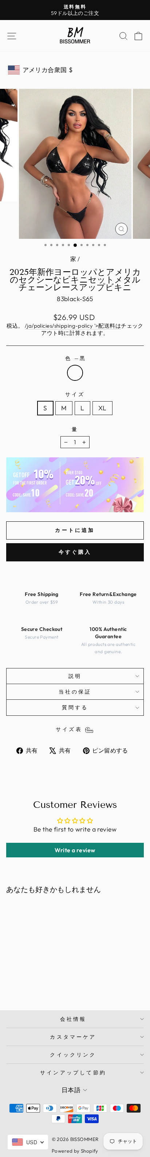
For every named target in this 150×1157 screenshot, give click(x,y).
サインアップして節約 (73, 1072)
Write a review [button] (75, 850)
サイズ (75, 394)
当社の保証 (75, 691)
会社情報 (73, 1019)
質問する (75, 707)
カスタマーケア (73, 1037)
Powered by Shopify (75, 1151)
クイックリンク (73, 1054)
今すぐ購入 (75, 552)
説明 (75, 676)
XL (102, 408)
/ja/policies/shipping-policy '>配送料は (73, 325)
